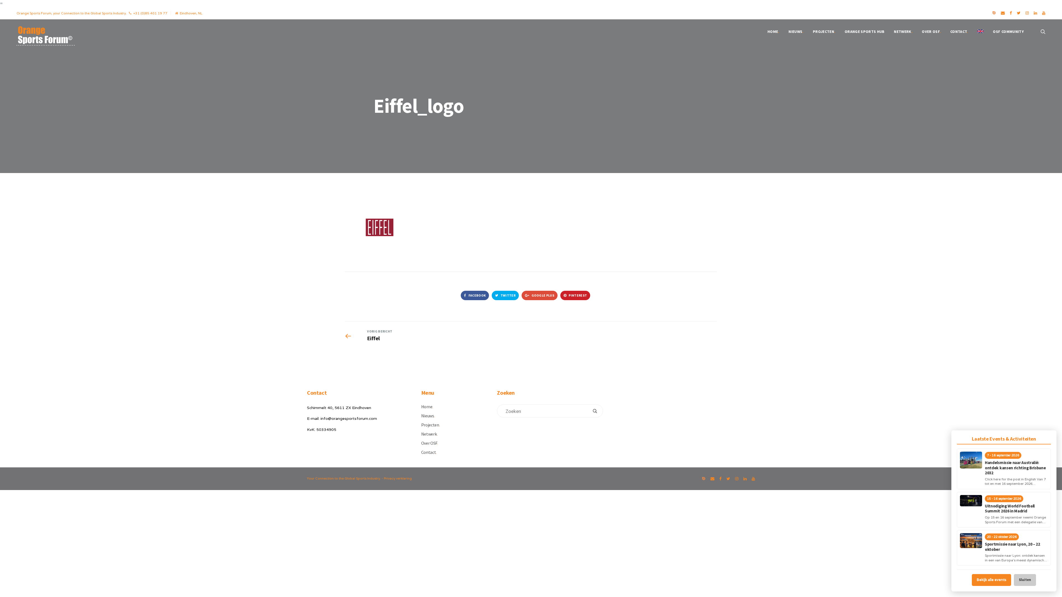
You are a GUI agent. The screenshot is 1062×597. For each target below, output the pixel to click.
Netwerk (903, 31)
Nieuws (795, 31)
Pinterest (577, 295)
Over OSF (931, 31)
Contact (959, 31)
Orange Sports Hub (865, 31)
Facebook (477, 295)
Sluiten (1025, 580)
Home (773, 31)
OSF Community (1008, 31)
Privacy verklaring (398, 478)
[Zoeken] (595, 411)
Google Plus (542, 295)
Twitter (508, 295)
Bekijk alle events (991, 579)
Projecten (824, 31)
